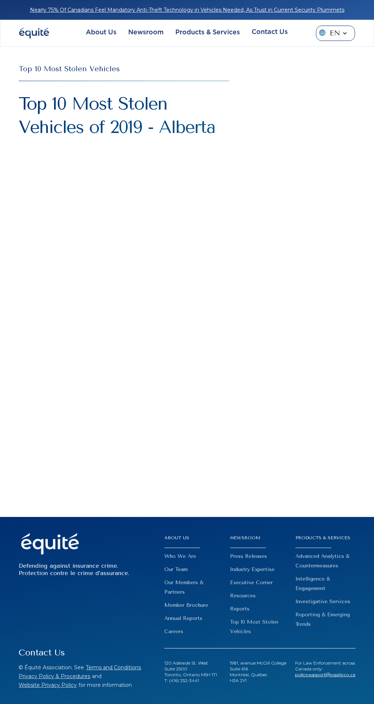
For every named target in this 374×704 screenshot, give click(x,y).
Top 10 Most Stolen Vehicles (254, 627)
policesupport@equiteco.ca (325, 674)
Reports (239, 609)
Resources (243, 596)
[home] (34, 33)
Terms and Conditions (113, 667)
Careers (173, 631)
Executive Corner (251, 582)
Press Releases (248, 556)
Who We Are (180, 556)
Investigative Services (322, 601)
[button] (101, 33)
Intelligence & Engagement (312, 583)
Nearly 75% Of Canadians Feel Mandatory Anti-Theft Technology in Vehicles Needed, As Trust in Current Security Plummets (187, 10)
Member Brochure (186, 605)
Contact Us (270, 32)
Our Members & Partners (183, 587)
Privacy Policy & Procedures (54, 676)
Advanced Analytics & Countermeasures (322, 561)
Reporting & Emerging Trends (322, 619)
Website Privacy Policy (48, 685)
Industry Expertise (252, 569)
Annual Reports (183, 618)
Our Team (176, 569)
